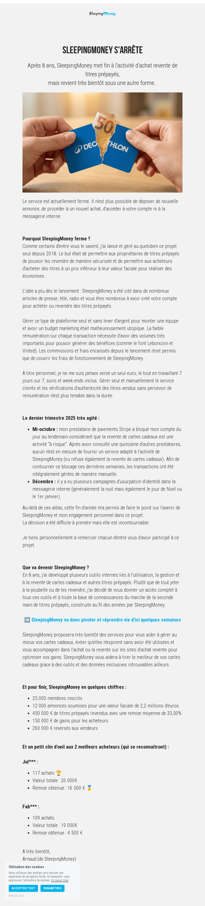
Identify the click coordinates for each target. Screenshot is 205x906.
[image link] (102, 13)
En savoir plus (59, 880)
